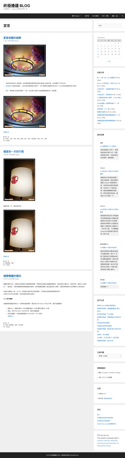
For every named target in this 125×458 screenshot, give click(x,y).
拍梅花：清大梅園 (103, 334)
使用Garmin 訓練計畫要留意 (106, 305)
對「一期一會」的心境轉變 (106, 78)
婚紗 (25, 138)
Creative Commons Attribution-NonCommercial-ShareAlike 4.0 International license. (108, 443)
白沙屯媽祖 (95, 16)
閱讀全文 (6, 132)
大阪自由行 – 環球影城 (104, 95)
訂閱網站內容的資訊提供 (105, 418)
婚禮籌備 (7, 263)
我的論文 (8, 86)
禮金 (38, 138)
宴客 (29, 138)
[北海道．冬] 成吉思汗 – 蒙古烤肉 (108, 337)
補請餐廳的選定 (12, 275)
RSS (104, 394)
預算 (46, 138)
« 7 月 (108, 61)
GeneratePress (74, 455)
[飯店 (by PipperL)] (24, 127)
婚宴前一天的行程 (13, 151)
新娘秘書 (33, 138)
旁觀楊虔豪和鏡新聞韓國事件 (106, 121)
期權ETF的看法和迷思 (109, 247)
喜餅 (15, 138)
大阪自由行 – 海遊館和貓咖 (106, 89)
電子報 (87, 16)
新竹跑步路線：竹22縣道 (105, 314)
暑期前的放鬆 (101, 112)
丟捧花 (7, 138)
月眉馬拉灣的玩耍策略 (104, 326)
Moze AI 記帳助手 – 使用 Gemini (108, 83)
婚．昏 (7, 137)
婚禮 (22, 138)
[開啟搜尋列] (122, 16)
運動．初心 (115, 16)
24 (98, 54)
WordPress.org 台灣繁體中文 (106, 424)
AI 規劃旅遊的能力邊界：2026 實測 (108, 97)
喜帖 (11, 138)
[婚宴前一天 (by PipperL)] (19, 252)
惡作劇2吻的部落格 (103, 323)
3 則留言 (7, 140)
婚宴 (18, 138)
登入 (98, 415)
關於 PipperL (76, 16)
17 (98, 51)
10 (98, 48)
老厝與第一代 (101, 109)
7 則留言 (7, 327)
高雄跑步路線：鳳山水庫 (105, 341)
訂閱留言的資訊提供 (103, 421)
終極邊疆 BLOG (16, 5)
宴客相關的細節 (12, 37)
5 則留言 (7, 265)
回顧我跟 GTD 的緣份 (109, 146)
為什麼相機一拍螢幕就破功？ (106, 103)
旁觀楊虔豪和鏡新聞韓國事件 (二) (108, 115)
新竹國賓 (20, 325)
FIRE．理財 (105, 16)
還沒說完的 (107, 398)
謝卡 (42, 138)
